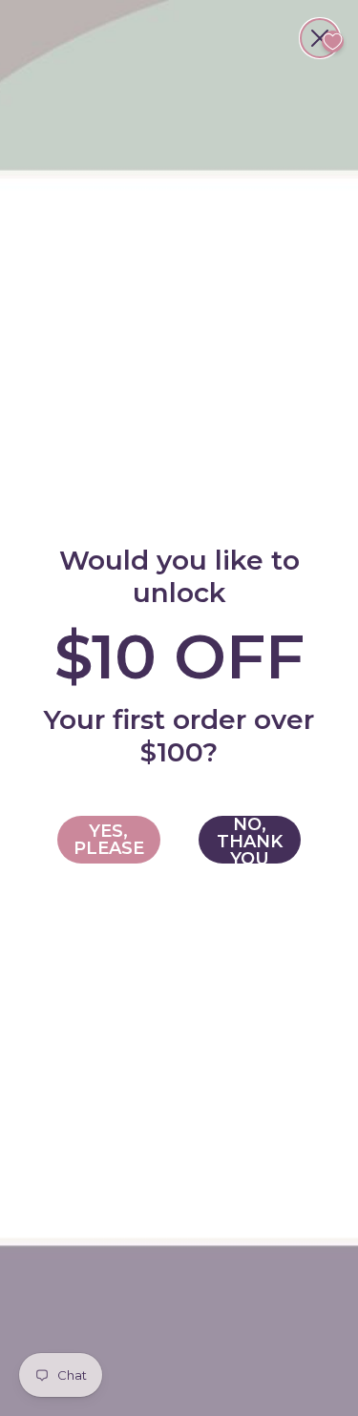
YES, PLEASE (109, 840)
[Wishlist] (333, 41)
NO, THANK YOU (250, 840)
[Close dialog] (320, 38)
